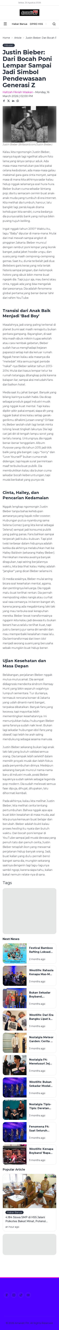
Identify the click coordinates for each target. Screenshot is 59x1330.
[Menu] (5, 23)
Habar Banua (19, 23)
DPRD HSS (36, 23)
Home (6, 37)
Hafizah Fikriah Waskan (18, 92)
